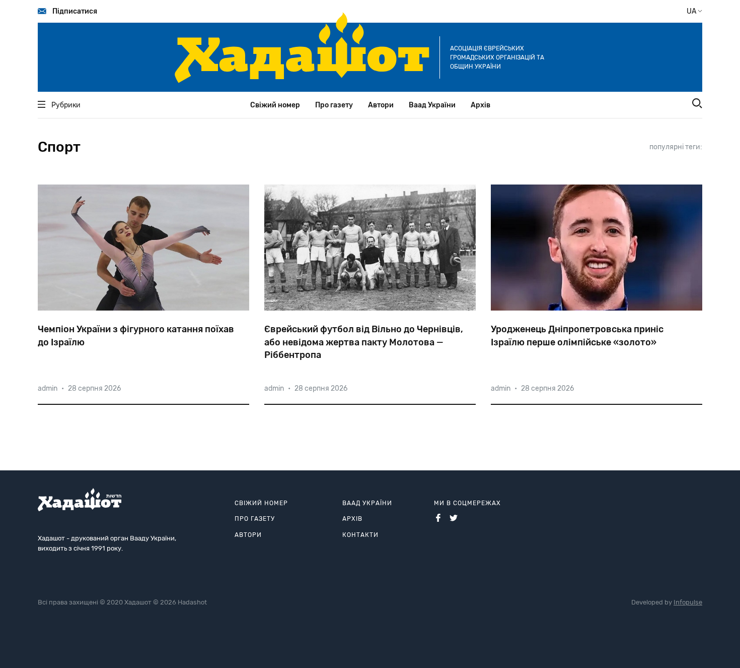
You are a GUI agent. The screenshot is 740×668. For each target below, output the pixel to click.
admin (47, 388)
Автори (381, 105)
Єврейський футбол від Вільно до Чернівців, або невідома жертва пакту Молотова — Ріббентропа (363, 342)
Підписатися (74, 11)
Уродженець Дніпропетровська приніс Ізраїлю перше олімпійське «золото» (577, 335)
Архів (480, 105)
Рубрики (66, 105)
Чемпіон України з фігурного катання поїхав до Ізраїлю (136, 335)
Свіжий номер (275, 105)
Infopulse (688, 602)
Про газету (334, 105)
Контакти (360, 534)
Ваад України (432, 105)
